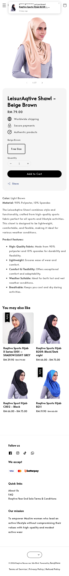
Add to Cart (34, 173)
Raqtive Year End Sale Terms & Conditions (32, 498)
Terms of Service (18, 569)
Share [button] (15, 183)
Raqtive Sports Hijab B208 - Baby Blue (34, 7)
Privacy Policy (36, 569)
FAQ (10, 494)
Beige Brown (14, 139)
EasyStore (55, 562)
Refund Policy (53, 569)
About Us (13, 490)
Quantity (12, 157)
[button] (4, 5)
